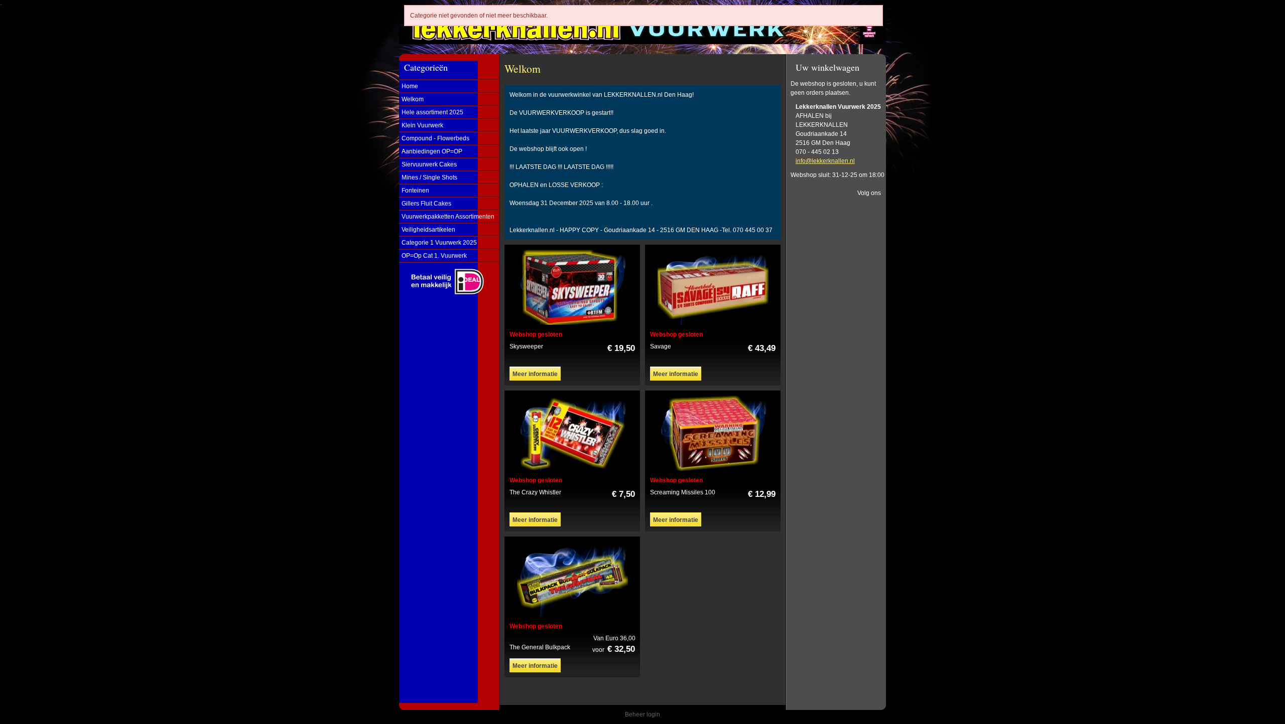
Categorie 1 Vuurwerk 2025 (439, 242)
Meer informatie (535, 374)
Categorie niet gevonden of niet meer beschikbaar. (479, 15)
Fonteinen (415, 190)
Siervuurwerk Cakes (429, 164)
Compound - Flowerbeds (435, 138)
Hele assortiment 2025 (432, 112)
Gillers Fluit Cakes (426, 203)
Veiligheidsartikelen (428, 229)
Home (410, 86)
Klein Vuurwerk (422, 125)
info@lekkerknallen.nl (825, 160)
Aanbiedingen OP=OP (432, 151)
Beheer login (642, 714)
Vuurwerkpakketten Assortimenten (448, 216)
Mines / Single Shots (429, 177)
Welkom (413, 99)
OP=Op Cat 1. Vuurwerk (434, 255)
